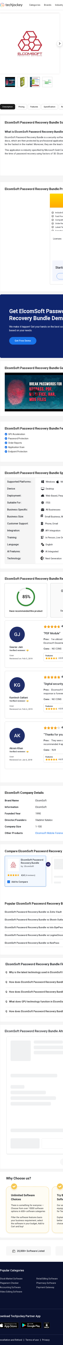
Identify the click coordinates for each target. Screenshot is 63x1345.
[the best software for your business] (11, 6)
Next (60, 43)
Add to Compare (19, 882)
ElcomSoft (29, 866)
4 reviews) (30, 875)
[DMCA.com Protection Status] (47, 1328)
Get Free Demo (23, 340)
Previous (5, 392)
